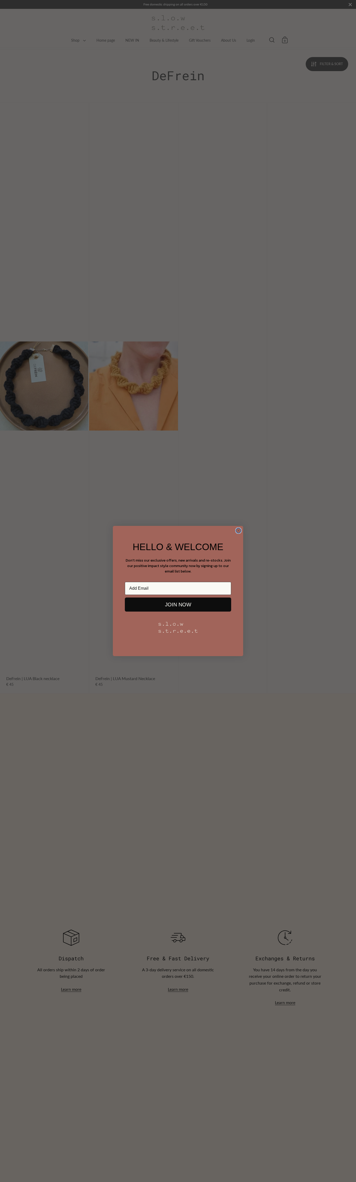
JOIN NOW (178, 604)
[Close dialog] (238, 530)
